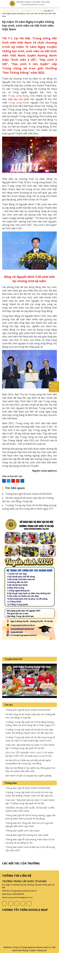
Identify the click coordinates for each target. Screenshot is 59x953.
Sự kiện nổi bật (35, 10)
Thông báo (10, 783)
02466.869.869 (18, 894)
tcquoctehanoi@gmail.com (20, 897)
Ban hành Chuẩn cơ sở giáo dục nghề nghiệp (28, 775)
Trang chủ (6, 10)
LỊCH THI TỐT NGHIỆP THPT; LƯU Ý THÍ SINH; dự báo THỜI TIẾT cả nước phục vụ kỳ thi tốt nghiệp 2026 (29, 756)
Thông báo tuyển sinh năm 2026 (22, 830)
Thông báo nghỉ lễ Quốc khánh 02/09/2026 (28, 493)
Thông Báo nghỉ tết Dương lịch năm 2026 (26, 835)
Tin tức (8, 704)
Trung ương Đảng (18, 95)
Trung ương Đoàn (18, 102)
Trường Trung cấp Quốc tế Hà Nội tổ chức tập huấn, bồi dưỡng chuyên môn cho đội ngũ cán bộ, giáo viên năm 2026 (29, 733)
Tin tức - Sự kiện (19, 10)
